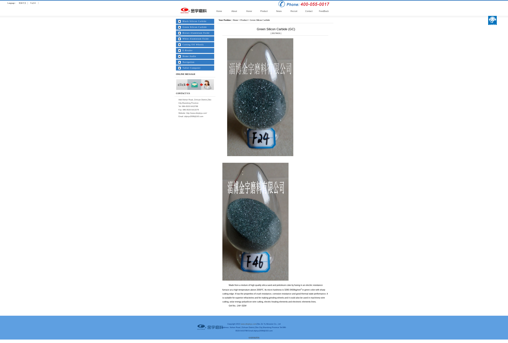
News (279, 11)
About (234, 11)
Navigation (188, 62)
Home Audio (189, 56)
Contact (308, 11)
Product (264, 11)
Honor (249, 11)
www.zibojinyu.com (249, 324)
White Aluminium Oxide (196, 39)
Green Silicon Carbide (260, 20)
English (33, 3)
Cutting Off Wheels (193, 44)
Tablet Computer (192, 68)
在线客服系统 (254, 338)
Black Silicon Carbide (195, 21)
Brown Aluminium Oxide (196, 33)
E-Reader (188, 50)
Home (219, 11)
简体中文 (22, 3)
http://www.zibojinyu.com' (196, 113)
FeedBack (324, 11)
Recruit (294, 11)
